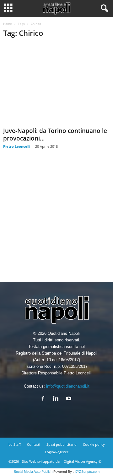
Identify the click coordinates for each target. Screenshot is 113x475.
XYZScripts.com (87, 471)
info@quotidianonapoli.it (67, 386)
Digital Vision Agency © (82, 461)
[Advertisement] (56, 220)
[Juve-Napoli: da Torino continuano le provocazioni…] (56, 84)
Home (7, 23)
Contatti (33, 444)
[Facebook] (44, 399)
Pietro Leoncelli (16, 146)
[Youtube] (69, 399)
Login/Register (56, 452)
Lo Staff (14, 444)
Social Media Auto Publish (33, 471)
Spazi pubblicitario (61, 444)
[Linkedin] (57, 399)
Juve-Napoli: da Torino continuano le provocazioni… (55, 134)
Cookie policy (94, 444)
